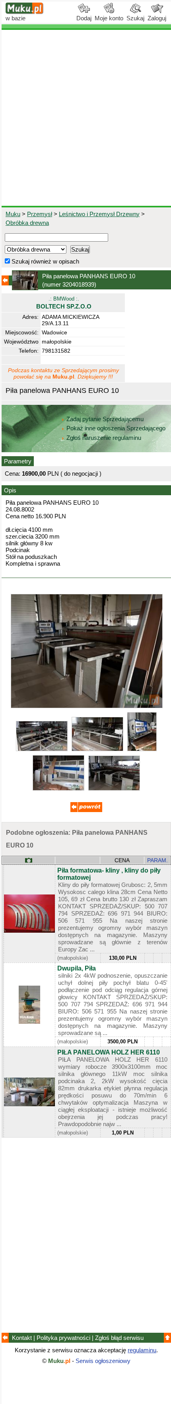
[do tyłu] (86, 809)
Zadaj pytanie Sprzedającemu (105, 419)
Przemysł (39, 214)
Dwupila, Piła (76, 968)
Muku (13, 214)
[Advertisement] (85, 117)
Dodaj (83, 18)
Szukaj (135, 18)
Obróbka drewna (27, 222)
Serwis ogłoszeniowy (103, 1360)
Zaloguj (157, 18)
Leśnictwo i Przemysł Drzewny (99, 214)
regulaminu (142, 1350)
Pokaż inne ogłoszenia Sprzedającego (116, 428)
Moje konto (109, 18)
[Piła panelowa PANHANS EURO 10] (87, 706)
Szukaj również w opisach (44, 261)
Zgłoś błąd (119, 1337)
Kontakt (22, 1337)
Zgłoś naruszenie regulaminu (103, 437)
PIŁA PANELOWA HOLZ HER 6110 (108, 1052)
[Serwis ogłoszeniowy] (25, 12)
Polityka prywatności (63, 1337)
